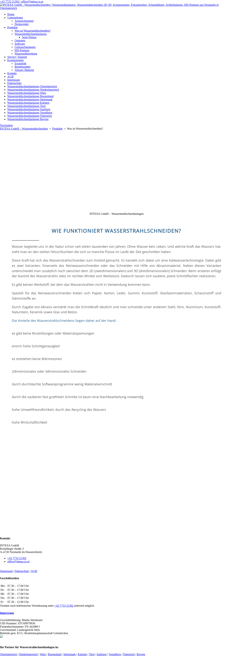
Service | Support (17, 56)
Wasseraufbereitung (26, 53)
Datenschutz (14, 83)
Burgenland (54, 654)
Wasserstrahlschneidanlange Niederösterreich (33, 89)
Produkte (12, 27)
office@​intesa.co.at (32, 1)
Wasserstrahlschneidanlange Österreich (29, 115)
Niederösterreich (28, 654)
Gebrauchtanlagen (25, 47)
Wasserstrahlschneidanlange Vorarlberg (29, 112)
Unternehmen (15, 17)
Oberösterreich (8, 654)
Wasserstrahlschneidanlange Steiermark (29, 99)
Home (10, 14)
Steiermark (69, 654)
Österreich (129, 654)
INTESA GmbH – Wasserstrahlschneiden (24, 128)
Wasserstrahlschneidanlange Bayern (27, 119)
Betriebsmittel (22, 66)
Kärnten (82, 654)
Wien (43, 654)
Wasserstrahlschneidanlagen (31, 33)
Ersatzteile (20, 63)
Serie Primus (29, 37)
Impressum (13, 79)
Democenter (22, 24)
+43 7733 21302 (10, 1)
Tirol (91, 654)
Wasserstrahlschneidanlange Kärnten (28, 102)
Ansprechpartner (24, 20)
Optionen (20, 40)
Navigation (6, 125)
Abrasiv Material (24, 70)
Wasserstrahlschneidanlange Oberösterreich (32, 86)
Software (20, 43)
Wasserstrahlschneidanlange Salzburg (28, 109)
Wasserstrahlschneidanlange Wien (26, 92)
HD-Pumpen (22, 50)
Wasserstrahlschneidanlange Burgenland (30, 96)
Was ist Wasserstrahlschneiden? (33, 30)
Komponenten (15, 60)
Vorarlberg (115, 654)
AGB (10, 76)
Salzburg (101, 654)
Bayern (141, 654)
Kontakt (12, 73)
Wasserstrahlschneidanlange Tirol (26, 106)
